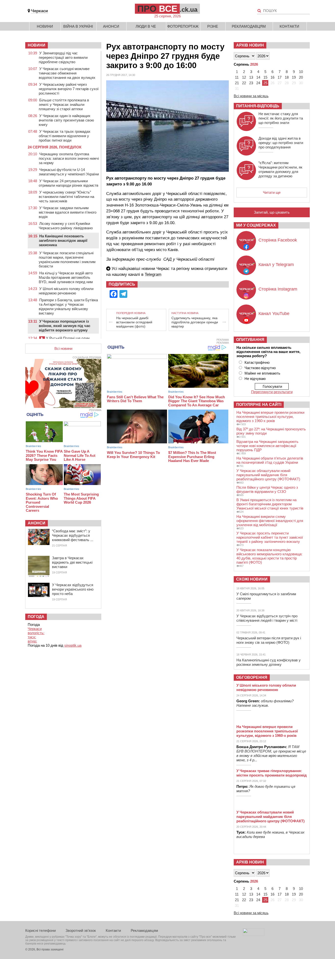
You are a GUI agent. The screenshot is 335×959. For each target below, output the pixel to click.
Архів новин (250, 45)
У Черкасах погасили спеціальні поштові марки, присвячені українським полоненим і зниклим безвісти (67, 259)
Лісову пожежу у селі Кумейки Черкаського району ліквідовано (66, 225)
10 (301, 72)
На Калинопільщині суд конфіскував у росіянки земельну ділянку (268, 662)
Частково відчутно (260, 368)
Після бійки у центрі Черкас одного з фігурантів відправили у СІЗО (267, 489)
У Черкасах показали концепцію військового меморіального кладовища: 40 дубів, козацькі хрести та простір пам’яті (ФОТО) (269, 556)
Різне (212, 26)
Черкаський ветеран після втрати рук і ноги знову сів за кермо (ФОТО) (268, 640)
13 (251, 77)
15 (265, 77)
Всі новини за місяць (251, 96)
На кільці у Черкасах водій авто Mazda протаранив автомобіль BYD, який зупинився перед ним (66, 277)
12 (244, 77)
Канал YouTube (273, 313)
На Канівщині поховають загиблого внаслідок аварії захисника (63, 240)
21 (237, 83)
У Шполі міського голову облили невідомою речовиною (66, 291)
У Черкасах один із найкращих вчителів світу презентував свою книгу (66, 120)
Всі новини (63, 348)
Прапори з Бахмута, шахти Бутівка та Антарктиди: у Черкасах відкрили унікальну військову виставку (68, 306)
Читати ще (272, 192)
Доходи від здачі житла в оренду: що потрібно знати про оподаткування (280, 142)
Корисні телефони (40, 930)
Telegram (153, 274)
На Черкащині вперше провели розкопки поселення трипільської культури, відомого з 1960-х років (270, 416)
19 (294, 77)
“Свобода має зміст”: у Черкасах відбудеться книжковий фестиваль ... (72, 535)
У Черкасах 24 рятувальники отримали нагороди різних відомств (68, 183)
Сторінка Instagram (277, 289)
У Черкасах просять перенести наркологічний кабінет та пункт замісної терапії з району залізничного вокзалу (269, 537)
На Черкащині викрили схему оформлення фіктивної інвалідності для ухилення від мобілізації (269, 520)
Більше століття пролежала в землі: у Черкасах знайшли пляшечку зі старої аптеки (64, 104)
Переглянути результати (272, 392)
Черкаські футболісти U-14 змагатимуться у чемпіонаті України (69, 172)
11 (237, 77)
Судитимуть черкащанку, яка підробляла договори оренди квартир (194, 322)
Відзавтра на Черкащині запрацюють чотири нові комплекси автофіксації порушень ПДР (267, 445)
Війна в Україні (78, 26)
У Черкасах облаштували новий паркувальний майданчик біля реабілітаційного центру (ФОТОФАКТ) (268, 475)
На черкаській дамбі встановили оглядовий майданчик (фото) (134, 322)
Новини (45, 26)
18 (287, 77)
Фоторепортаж (183, 26)
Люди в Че (146, 26)
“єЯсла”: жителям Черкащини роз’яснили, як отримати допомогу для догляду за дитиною (280, 169)
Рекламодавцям (249, 26)
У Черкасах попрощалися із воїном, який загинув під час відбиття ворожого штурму (64, 325)
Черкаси (39, 11)
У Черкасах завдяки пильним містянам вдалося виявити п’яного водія (67, 212)
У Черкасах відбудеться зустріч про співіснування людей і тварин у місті (266, 618)
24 (258, 83)
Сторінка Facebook (277, 240)
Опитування (250, 340)
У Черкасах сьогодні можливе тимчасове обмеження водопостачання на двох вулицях (67, 73)
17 (280, 77)
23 (251, 83)
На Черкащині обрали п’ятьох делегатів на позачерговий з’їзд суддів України (269, 460)
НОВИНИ (36, 45)
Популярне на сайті (258, 404)
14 (258, 77)
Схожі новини (252, 579)
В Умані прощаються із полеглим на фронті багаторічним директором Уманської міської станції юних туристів (269, 504)
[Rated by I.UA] (253, 935)
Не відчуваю (255, 378)
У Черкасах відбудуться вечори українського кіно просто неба (72, 589)
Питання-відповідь (257, 106)
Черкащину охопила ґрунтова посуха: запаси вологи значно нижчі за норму (69, 158)
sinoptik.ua (72, 645)
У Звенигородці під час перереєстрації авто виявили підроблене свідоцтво (63, 57)
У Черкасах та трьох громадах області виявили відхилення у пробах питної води (64, 135)
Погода (36, 617)
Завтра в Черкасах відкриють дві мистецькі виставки (72, 562)
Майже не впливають (262, 373)
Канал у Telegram (276, 264)
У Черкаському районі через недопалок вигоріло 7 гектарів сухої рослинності (69, 88)
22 (244, 83)
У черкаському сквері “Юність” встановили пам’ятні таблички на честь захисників (66, 196)
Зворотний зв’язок (80, 930)
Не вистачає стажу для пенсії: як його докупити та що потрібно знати (280, 118)
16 (272, 77)
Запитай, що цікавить (272, 212)
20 (301, 77)
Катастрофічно (257, 362)
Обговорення (251, 677)
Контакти (289, 26)
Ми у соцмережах (256, 225)
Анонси (111, 26)
